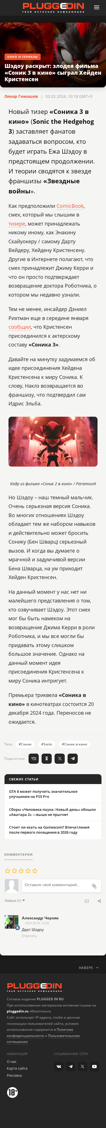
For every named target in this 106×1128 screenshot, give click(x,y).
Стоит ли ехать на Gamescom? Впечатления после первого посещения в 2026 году (49, 830)
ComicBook (70, 205)
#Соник (25, 744)
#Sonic (46, 744)
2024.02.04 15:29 (37, 922)
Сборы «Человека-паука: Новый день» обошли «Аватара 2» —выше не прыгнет (52, 812)
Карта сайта (17, 1068)
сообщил (19, 326)
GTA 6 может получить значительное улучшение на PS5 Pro (43, 794)
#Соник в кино (74, 744)
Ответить (29, 935)
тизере (16, 223)
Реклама (14, 1075)
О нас (11, 1061)
